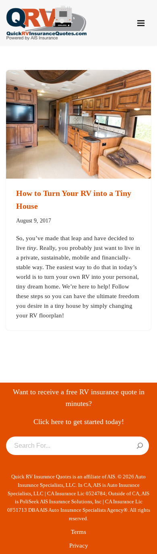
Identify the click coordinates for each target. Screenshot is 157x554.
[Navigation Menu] (141, 23)
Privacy (78, 545)
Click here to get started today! (78, 422)
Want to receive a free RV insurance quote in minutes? (79, 398)
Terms (78, 532)
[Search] (140, 446)
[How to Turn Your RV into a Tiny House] (78, 124)
